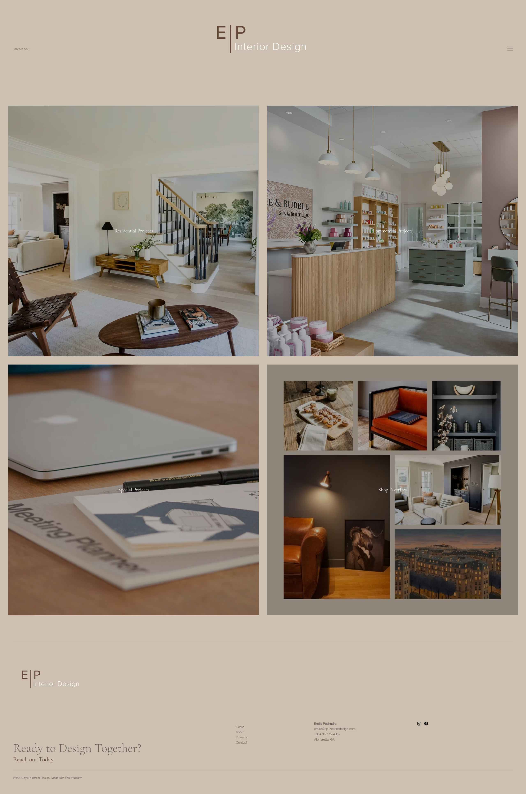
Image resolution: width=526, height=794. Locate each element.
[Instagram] (419, 723)
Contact (241, 742)
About (240, 732)
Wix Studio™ (73, 777)
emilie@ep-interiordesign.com (334, 729)
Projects (241, 737)
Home (240, 727)
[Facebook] (426, 723)
